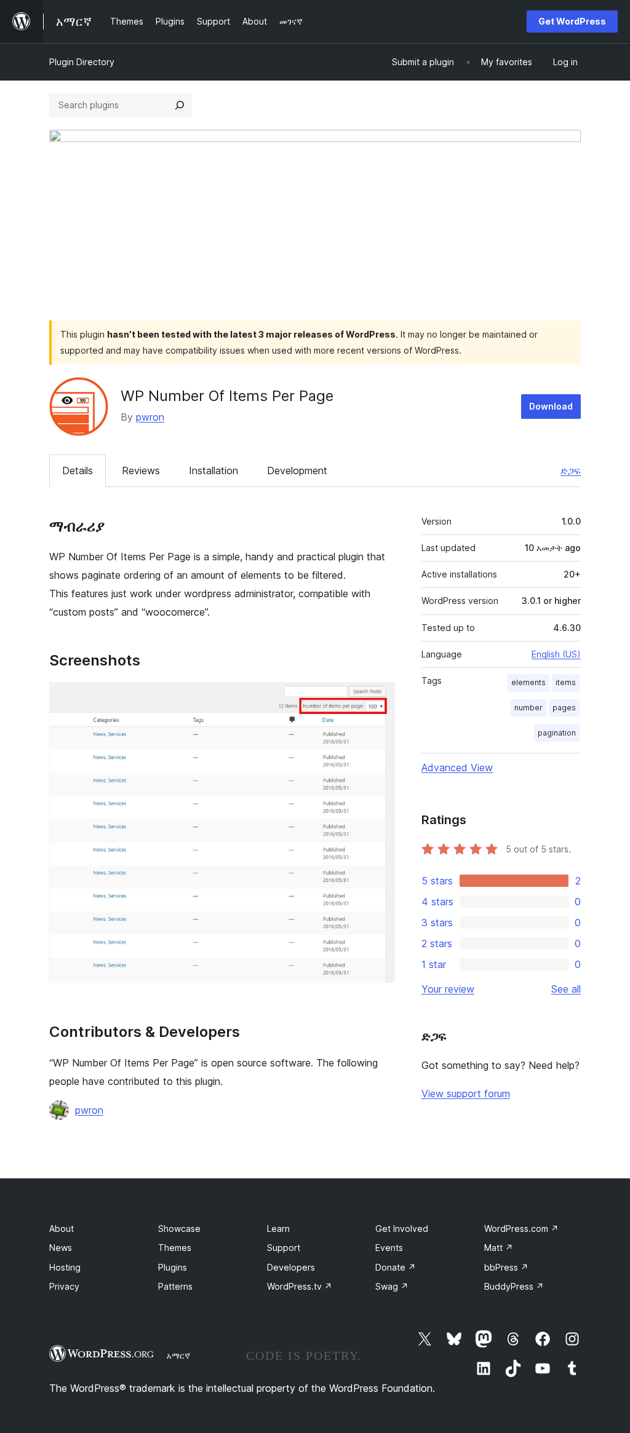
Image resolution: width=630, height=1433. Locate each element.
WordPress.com (521, 1228)
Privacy (64, 1286)
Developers (291, 1267)
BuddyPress (514, 1286)
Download (551, 406)
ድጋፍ (570, 470)
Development (297, 470)
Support (283, 1247)
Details (77, 470)
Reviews (141, 470)
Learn (278, 1228)
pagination (557, 732)
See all (566, 989)
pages (564, 707)
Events (389, 1247)
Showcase (179, 1228)
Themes (174, 1247)
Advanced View (457, 767)
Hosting (65, 1267)
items (566, 682)
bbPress (506, 1267)
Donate (395, 1267)
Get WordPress (572, 21)
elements (528, 682)
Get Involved (401, 1228)
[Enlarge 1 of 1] (378, 699)
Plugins (172, 1267)
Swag (392, 1286)
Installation (213, 470)
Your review (447, 989)
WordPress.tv (299, 1286)
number (528, 707)
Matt (498, 1247)
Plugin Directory (81, 62)
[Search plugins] (179, 105)
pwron (150, 417)
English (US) (556, 654)
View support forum (465, 1093)
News (60, 1247)
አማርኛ (178, 1355)
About (61, 1228)
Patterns (175, 1286)
